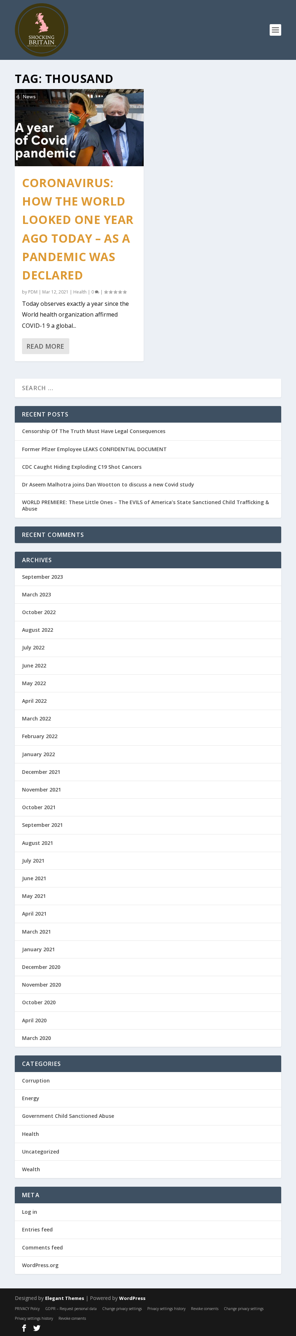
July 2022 (33, 647)
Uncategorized (40, 1151)
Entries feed (37, 1229)
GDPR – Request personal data (71, 1308)
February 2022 (39, 736)
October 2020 (39, 1002)
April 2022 (34, 700)
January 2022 (38, 754)
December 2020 (41, 967)
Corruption (36, 1080)
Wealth (31, 1169)
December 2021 (41, 771)
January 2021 (38, 949)
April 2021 (34, 913)
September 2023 (42, 576)
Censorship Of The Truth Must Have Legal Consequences (93, 431)
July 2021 (33, 860)
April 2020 (34, 1020)
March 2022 (36, 718)
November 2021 (41, 789)
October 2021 (39, 807)
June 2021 (34, 878)
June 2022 (34, 665)
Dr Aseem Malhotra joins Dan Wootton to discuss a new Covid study (108, 484)
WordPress (132, 1298)
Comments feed (42, 1247)
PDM (33, 292)
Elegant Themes (64, 1298)
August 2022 (37, 629)
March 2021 (36, 931)
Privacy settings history (166, 1308)
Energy (30, 1098)
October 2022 (39, 612)
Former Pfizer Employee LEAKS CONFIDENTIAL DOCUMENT (94, 449)
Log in (29, 1211)
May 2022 (34, 683)
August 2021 (37, 842)
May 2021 (34, 895)
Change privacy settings (122, 1308)
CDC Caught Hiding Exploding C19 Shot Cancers (82, 466)
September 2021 (42, 824)
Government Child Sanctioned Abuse (68, 1115)
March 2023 (36, 594)
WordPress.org (40, 1265)
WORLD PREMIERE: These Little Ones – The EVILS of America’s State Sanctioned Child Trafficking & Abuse (145, 505)
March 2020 (36, 1038)
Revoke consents (204, 1308)
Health (80, 292)
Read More (45, 346)
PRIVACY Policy (27, 1308)
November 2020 (41, 984)
